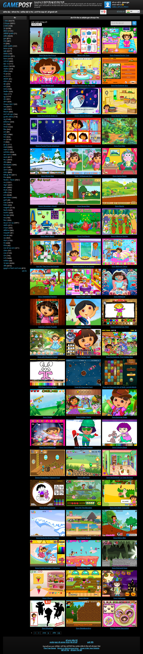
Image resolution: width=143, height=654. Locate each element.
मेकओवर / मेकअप (8, 180)
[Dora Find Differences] (47, 432)
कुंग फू (5, 145)
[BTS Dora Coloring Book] (47, 372)
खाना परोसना (7, 198)
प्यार (4, 182)
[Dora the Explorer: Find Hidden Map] (119, 342)
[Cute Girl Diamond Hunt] (83, 372)
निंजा (4, 177)
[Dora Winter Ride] (47, 161)
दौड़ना (5, 241)
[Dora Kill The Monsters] (83, 493)
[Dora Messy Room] (47, 221)
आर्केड (5, 36)
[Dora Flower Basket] (83, 523)
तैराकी (5, 190)
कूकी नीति (90, 642)
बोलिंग (5, 81)
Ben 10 (6, 64)
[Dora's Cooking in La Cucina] (83, 251)
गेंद (4, 74)
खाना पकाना (7, 155)
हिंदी (131, 11)
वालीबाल (6, 261)
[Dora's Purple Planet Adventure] (47, 131)
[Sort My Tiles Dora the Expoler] (47, 251)
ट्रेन (4, 256)
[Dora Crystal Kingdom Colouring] (47, 553)
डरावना (5, 170)
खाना (5, 188)
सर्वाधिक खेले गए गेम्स (27, 12)
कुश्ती (5, 200)
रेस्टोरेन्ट (6, 213)
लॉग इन (120, 7)
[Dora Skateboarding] (83, 613)
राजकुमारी (6, 208)
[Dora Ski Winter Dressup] (83, 432)
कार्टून (5, 134)
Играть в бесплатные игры (68, 648)
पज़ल (5, 203)
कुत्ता (4, 39)
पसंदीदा (114, 7)
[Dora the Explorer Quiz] (119, 71)
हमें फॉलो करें (121, 11)
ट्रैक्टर (5, 251)
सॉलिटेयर (6, 230)
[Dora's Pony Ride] (83, 553)
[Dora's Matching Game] (83, 131)
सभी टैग (24, 271)
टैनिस (5, 246)
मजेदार (5, 172)
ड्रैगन (5, 102)
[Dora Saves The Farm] (119, 101)
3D (4, 28)
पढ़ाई (4, 109)
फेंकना (5, 59)
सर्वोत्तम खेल (6, 12)
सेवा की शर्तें (73, 642)
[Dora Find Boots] (83, 221)
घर (4, 44)
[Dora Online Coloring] (47, 493)
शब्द (4, 218)
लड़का (5, 150)
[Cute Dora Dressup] (83, 312)
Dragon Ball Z (8, 104)
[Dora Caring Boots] (119, 161)
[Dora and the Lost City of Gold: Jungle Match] (119, 372)
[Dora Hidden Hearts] (83, 402)
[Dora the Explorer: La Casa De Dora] (119, 463)
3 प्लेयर (5, 26)
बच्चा (4, 41)
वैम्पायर (5, 49)
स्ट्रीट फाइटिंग (8, 46)
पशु (4, 119)
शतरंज (5, 89)
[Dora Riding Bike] (119, 523)
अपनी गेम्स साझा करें (40, 12)
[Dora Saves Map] (83, 191)
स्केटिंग (5, 225)
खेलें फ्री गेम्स (65, 650)
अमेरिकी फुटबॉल (8, 34)
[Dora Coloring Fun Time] (119, 312)
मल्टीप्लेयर (6, 152)
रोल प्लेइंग (6, 215)
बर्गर (4, 87)
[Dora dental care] (47, 71)
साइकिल (6, 69)
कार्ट (4, 132)
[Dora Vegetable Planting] (47, 282)
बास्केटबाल (6, 56)
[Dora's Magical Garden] (119, 221)
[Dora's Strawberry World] (47, 191)
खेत (4, 84)
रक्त (4, 107)
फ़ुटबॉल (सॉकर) (8, 117)
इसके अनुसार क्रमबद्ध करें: (39, 22)
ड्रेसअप (5, 66)
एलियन (5, 31)
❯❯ (56, 633)
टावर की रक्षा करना (9, 248)
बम (4, 76)
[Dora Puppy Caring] (83, 282)
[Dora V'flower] (47, 583)
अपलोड (52, 642)
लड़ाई (5, 147)
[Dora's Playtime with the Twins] (83, 71)
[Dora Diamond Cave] (119, 553)
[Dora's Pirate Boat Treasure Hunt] (47, 463)
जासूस (5, 94)
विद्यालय (5, 112)
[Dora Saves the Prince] (47, 40)
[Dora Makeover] (119, 282)
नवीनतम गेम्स (15, 12)
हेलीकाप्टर (6, 122)
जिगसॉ (5, 127)
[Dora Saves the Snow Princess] (47, 523)
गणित (5, 162)
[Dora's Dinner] (83, 583)
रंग (4, 142)
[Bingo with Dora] (83, 40)
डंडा (4, 238)
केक (4, 137)
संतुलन (5, 185)
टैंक (4, 243)
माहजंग (5, 157)
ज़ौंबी (4, 266)
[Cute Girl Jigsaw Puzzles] (47, 312)
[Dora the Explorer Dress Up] (47, 101)
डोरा (4, 99)
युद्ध (4, 97)
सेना (4, 124)
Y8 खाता (6, 263)
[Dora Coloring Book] (119, 432)
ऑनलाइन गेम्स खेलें (76, 650)
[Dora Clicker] (47, 402)
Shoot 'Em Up (8, 223)
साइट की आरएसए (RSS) (62, 642)
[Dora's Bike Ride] (83, 463)
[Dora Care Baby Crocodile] (119, 493)
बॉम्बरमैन (6, 79)
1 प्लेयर (5, 21)
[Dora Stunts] (119, 191)
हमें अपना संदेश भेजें (71, 640)
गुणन (4, 167)
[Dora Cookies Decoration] (119, 613)
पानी (4, 258)
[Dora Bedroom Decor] (119, 251)
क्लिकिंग (5, 92)
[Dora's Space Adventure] (83, 101)
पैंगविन (5, 205)
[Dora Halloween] (119, 583)
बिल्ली (5, 210)
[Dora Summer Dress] (119, 402)
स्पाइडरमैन (6, 233)
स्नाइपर (5, 228)
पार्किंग (5, 193)
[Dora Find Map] (119, 131)
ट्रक (4, 253)
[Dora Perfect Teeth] (83, 342)
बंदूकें (4, 51)
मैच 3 (5, 160)
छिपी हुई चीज (7, 175)
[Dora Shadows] (47, 613)
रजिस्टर (126, 7)
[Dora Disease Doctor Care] (119, 40)
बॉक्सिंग (5, 71)
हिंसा (4, 129)
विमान (5, 220)
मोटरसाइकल (7, 165)
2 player (6, 23)
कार (4, 140)
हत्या (4, 195)
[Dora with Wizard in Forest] (47, 342)
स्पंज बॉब (6, 235)
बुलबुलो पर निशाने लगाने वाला (12, 268)
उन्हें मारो (6, 61)
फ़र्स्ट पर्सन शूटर (8, 114)
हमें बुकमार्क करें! (52, 12)
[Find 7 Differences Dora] (83, 161)
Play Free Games (50, 648)
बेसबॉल (5, 54)
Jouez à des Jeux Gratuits (89, 648)
